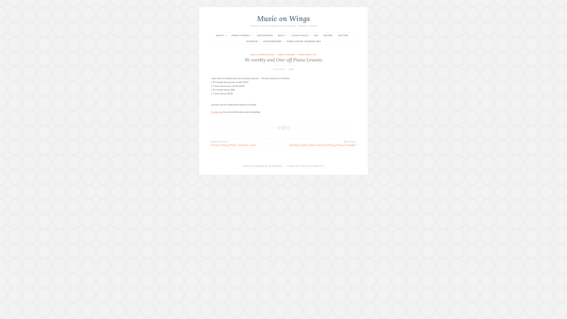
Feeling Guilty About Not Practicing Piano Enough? (322, 144)
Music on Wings (283, 18)
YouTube (343, 35)
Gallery (328, 35)
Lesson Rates (265, 35)
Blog (281, 35)
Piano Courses (240, 35)
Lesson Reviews (272, 41)
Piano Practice (307, 54)
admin (291, 69)
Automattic (316, 166)
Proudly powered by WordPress (262, 166)
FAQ (316, 35)
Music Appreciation (262, 54)
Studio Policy (300, 35)
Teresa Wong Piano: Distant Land (233, 144)
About (220, 35)
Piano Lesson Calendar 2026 (304, 41)
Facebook (252, 41)
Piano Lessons (286, 54)
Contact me (217, 111)
